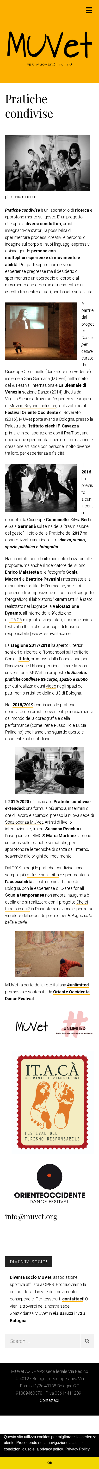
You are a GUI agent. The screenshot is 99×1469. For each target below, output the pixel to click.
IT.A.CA (15, 619)
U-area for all (72, 888)
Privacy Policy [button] (77, 1449)
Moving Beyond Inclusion (32, 405)
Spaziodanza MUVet (24, 822)
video (51, 686)
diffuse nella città (43, 874)
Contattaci (49, 1400)
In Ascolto (76, 672)
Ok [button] (49, 1463)
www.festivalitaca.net (52, 633)
